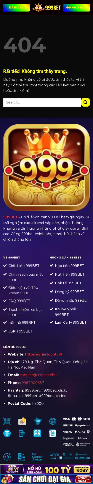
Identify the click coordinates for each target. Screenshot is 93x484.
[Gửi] (85, 102)
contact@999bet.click (39, 375)
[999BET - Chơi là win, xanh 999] (46, 7)
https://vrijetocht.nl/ (43, 354)
